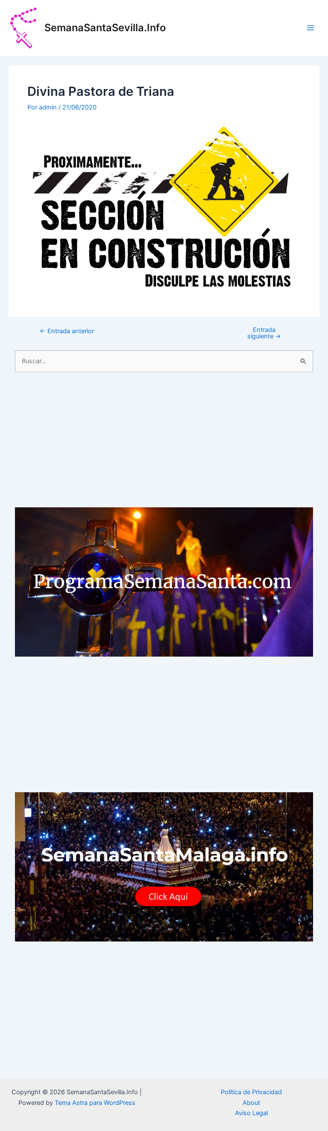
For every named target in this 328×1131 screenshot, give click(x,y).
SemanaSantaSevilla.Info (105, 27)
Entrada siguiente (264, 333)
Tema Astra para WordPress (95, 1103)
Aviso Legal (251, 1113)
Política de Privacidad (251, 1092)
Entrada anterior (67, 331)
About (251, 1103)
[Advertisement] (164, 440)
